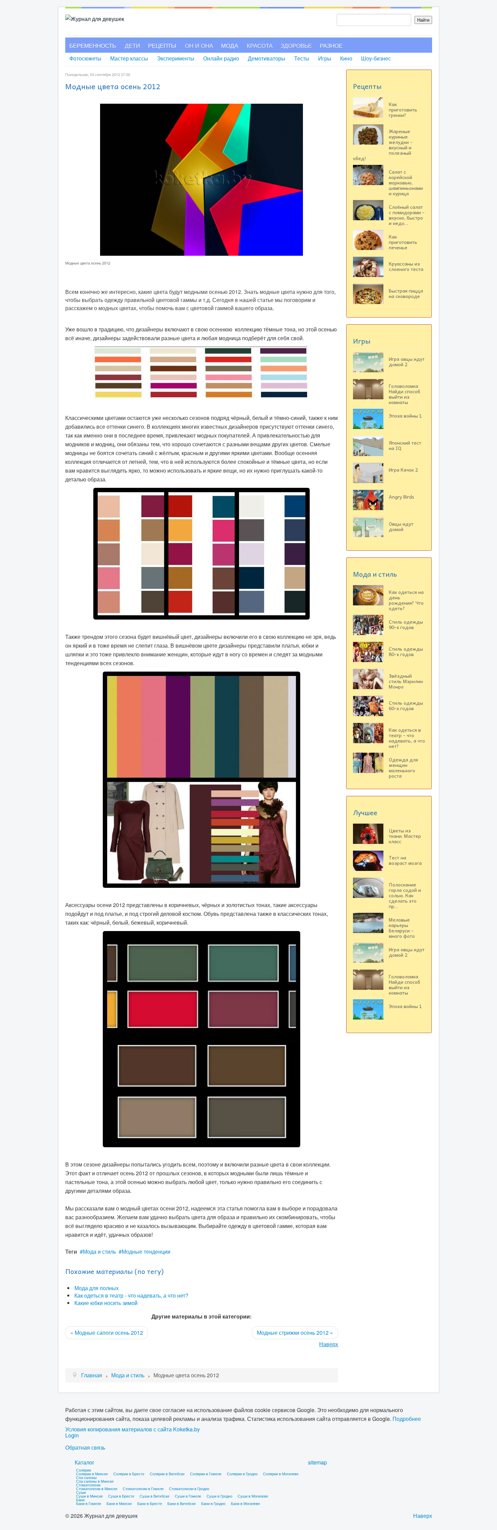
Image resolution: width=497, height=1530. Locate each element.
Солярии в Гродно (242, 1473)
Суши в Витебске (154, 1496)
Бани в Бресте (149, 1503)
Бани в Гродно (213, 1503)
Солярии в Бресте (128, 1473)
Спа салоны (86, 1477)
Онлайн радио (221, 58)
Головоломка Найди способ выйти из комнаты (404, 394)
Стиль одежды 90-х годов (406, 624)
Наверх (328, 1344)
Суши (81, 1492)
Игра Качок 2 (403, 469)
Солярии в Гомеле (205, 1473)
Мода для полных (96, 1288)
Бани (80, 1499)
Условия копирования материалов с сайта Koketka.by (132, 1429)
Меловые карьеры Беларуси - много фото (402, 927)
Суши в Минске (89, 1496)
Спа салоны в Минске (95, 1481)
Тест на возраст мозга (405, 860)
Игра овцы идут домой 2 (407, 361)
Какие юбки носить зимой (106, 1303)
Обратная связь (85, 1448)
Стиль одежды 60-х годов (406, 705)
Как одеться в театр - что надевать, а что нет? (131, 1295)
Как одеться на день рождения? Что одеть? (406, 600)
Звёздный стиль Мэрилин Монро (406, 681)
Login (72, 1435)
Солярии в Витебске (167, 1473)
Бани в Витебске (181, 1503)
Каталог (84, 1462)
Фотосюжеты (85, 58)
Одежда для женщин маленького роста (403, 767)
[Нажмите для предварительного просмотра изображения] (201, 179)
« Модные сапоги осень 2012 (106, 1332)
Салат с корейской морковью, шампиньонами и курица (406, 182)
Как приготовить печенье (403, 242)
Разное (331, 45)
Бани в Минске (119, 1503)
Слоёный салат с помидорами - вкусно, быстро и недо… (407, 215)
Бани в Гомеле (88, 1503)
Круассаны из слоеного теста (406, 266)
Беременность (92, 45)
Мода (229, 45)
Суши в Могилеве (253, 1496)
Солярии (83, 1470)
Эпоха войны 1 (405, 415)
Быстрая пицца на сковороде (406, 293)
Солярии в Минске (92, 1473)
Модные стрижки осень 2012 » (295, 1332)
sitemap (317, 1462)
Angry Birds (401, 496)
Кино (346, 58)
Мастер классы (129, 58)
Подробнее (407, 1419)
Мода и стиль (99, 1251)
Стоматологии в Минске (96, 1488)
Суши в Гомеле (188, 1496)
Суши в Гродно (219, 1496)
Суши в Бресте (121, 1496)
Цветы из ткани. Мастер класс (405, 836)
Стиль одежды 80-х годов (406, 651)
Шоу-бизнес (376, 58)
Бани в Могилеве (245, 1503)
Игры (324, 58)
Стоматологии (88, 1484)
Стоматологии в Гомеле (143, 1488)
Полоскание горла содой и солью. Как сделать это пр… (405, 895)
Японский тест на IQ (405, 445)
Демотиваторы (266, 58)
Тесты (301, 58)
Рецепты (162, 45)
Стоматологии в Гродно (189, 1488)
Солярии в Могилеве (281, 1473)
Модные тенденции (146, 1251)
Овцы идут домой (401, 526)
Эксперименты (175, 58)
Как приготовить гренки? (403, 109)
